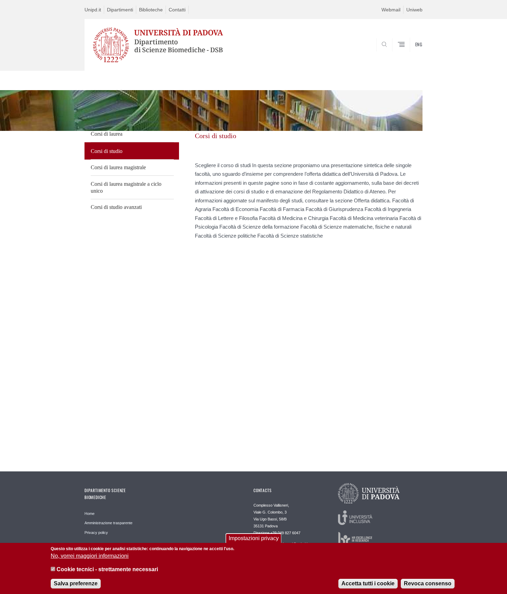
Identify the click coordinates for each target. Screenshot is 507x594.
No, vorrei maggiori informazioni (90, 556)
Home (89, 513)
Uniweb (414, 9)
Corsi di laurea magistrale (118, 167)
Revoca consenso (427, 583)
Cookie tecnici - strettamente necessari (107, 569)
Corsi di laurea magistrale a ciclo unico (126, 187)
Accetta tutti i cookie (368, 583)
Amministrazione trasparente (108, 523)
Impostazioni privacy (254, 538)
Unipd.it (92, 9)
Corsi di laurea (106, 134)
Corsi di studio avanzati (116, 207)
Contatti (177, 9)
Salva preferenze (76, 583)
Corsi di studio (106, 151)
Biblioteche (151, 9)
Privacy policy (96, 532)
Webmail (390, 9)
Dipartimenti (120, 9)
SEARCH (410, 54)
